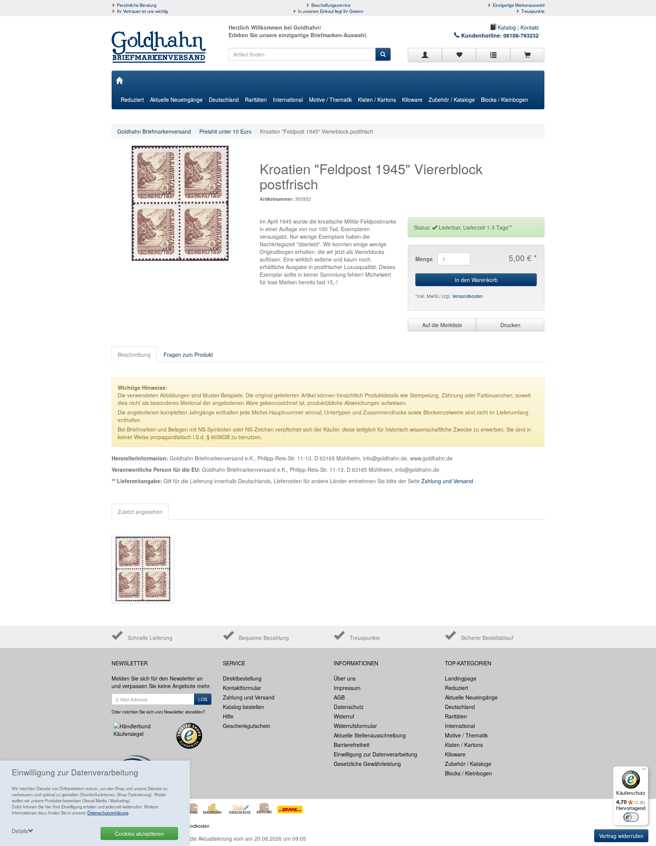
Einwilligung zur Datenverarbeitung (375, 754)
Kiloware (412, 99)
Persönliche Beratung (136, 5)
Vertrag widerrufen (621, 836)
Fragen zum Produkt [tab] (188, 354)
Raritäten (256, 99)
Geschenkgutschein (246, 725)
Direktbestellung (242, 678)
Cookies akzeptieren (139, 833)
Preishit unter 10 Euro (225, 131)
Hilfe (228, 716)
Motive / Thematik (330, 99)
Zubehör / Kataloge (452, 99)
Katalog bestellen (243, 707)
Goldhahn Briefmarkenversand (154, 131)
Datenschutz (349, 707)
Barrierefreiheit (351, 744)
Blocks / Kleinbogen (504, 99)
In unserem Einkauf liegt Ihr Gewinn (330, 11)
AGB (339, 697)
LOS (202, 699)
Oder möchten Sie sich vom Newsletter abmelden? (158, 712)
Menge (423, 259)
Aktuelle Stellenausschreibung (370, 735)
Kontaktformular (242, 688)
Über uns (345, 678)
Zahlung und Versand (447, 481)
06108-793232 (521, 35)
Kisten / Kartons (377, 99)
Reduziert (132, 99)
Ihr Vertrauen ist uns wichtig (142, 11)
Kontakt (529, 27)
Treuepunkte (532, 11)
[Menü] (643, 770)
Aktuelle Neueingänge (176, 99)
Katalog (506, 27)
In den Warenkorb (476, 280)
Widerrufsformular (355, 725)
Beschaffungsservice (330, 5)
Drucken (510, 325)
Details (20, 831)
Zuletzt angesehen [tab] (140, 511)
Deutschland (224, 99)
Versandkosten (467, 296)
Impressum (347, 688)
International (288, 99)
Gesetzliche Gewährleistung (367, 763)
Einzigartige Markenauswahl (518, 5)
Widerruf (344, 716)
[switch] (631, 817)
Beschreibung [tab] (134, 354)
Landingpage (460, 678)
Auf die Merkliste (442, 325)
